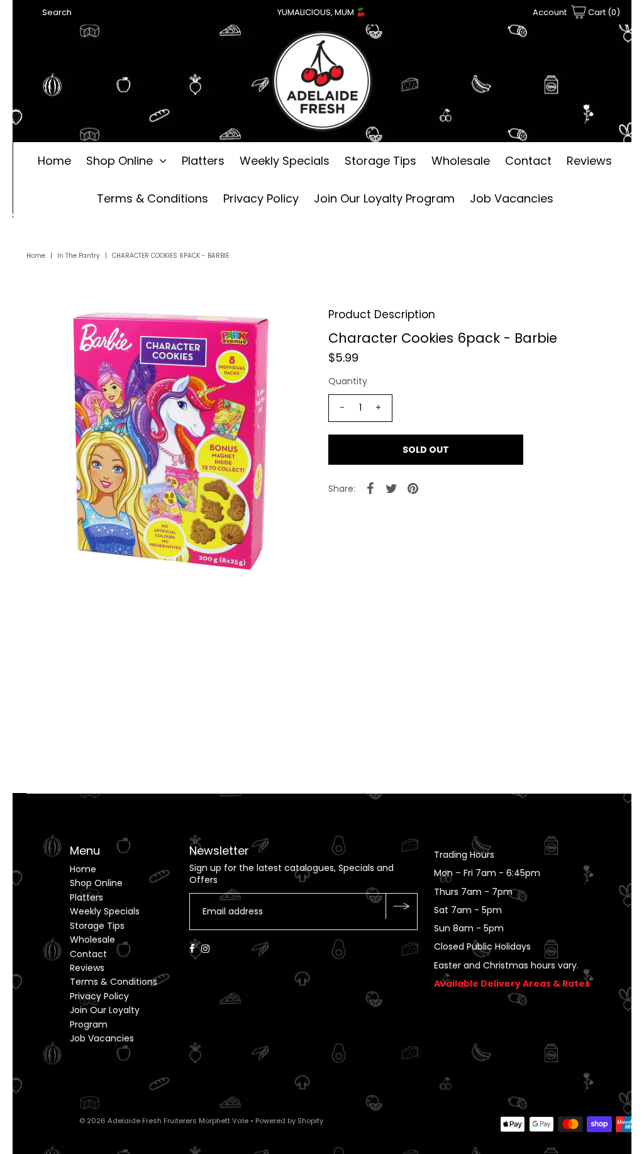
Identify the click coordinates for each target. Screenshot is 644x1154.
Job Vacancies (511, 198)
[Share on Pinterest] (413, 488)
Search (57, 12)
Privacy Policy (261, 198)
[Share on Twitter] (391, 488)
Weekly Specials (285, 161)
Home (54, 161)
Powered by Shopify (289, 1121)
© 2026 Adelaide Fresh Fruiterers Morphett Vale (163, 1121)
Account (550, 12)
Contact (528, 161)
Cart (603, 12)
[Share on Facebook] (370, 488)
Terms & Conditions (152, 198)
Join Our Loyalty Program (384, 198)
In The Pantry (78, 255)
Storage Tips (380, 161)
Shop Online (119, 161)
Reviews (589, 161)
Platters (203, 161)
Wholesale (460, 161)
